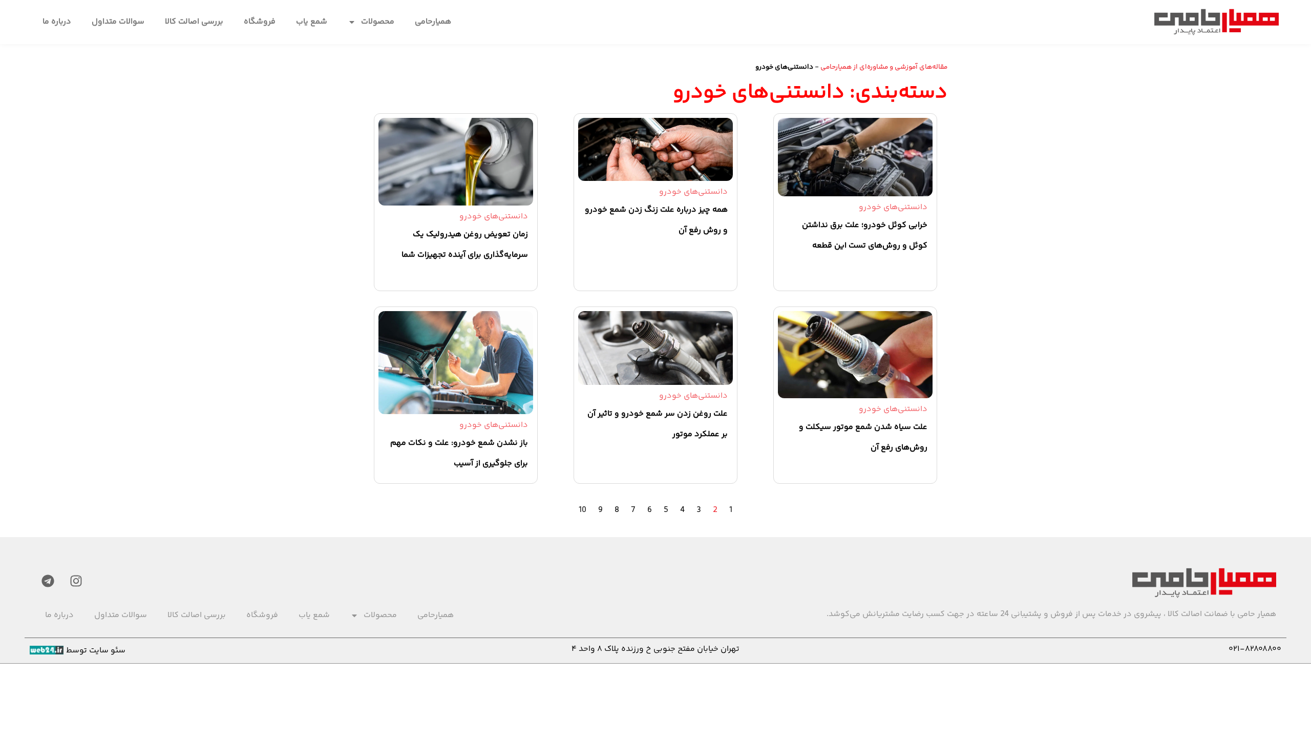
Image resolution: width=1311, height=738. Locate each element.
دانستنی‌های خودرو (893, 207)
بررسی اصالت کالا (194, 21)
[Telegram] (47, 580)
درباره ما (57, 21)
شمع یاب (311, 21)
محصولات (377, 21)
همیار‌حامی (433, 21)
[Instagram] (76, 580)
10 (582, 510)
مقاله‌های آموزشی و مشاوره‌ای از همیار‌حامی (883, 66)
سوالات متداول (118, 21)
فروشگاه (260, 21)
